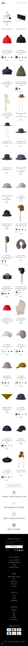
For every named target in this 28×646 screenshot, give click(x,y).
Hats (14, 612)
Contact (14, 565)
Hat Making (14, 600)
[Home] (3, 2)
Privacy (23, 641)
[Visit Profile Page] (22, 2)
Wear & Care (14, 581)
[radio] (2, 57)
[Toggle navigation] (25, 3)
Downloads (14, 584)
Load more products (14, 485)
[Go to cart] (19, 2)
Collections (14, 610)
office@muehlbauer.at (15, 562)
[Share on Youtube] (19, 550)
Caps (14, 615)
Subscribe (14, 546)
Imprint (5, 641)
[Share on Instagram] (17, 550)
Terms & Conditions (14, 641)
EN (8, 550)
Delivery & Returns (14, 567)
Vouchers (14, 586)
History (14, 598)
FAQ (14, 579)
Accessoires (14, 619)
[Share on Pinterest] (22, 550)
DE (6, 550)
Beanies (14, 617)
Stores (14, 596)
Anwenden (17, 2)
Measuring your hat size (14, 576)
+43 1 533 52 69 (15, 560)
